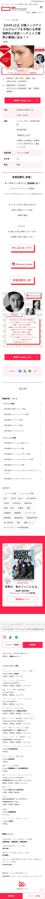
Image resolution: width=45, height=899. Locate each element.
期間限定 (17, 513)
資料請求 (32, 645)
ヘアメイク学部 (10, 493)
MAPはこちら (23, 135)
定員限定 (7, 513)
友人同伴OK (31, 498)
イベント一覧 (6, 627)
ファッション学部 (27, 493)
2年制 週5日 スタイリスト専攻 (14, 448)
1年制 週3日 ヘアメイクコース (14, 431)
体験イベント (29, 523)
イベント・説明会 (12, 645)
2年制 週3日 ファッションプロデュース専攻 (18, 459)
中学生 (6, 503)
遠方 (5, 498)
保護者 (20, 508)
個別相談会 (18, 518)
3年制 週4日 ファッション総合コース (16, 443)
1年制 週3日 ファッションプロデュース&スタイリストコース (21, 472)
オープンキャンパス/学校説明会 (16, 527)
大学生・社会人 (17, 498)
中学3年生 (16, 503)
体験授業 (7, 518)
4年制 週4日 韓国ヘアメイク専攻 (15, 409)
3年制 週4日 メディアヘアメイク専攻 (16, 414)
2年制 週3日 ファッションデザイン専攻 (17, 454)
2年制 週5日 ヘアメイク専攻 (13, 420)
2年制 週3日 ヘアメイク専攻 (13, 425)
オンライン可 (30, 513)
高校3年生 (28, 503)
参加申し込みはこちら (22, 100)
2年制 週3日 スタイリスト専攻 (14, 465)
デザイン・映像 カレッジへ (34, 12)
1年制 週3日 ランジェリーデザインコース (18, 479)
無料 (28, 508)
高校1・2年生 (9, 508)
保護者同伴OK (32, 518)
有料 (18, 523)
